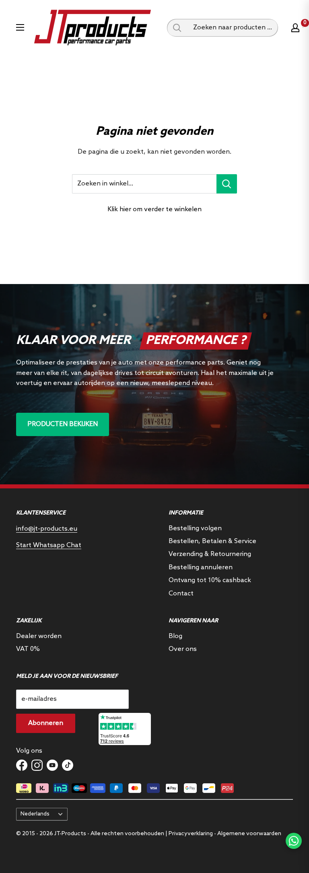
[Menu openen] (20, 27)
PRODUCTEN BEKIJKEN (62, 424)
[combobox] (232, 28)
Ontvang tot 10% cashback (210, 580)
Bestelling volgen (195, 528)
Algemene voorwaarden (249, 833)
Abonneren (45, 723)
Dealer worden (39, 636)
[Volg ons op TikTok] (67, 765)
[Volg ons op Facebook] (21, 765)
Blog (175, 636)
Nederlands (35, 814)
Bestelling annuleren (201, 567)
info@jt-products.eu (46, 529)
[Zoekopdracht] (177, 28)
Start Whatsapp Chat (48, 545)
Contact (181, 593)
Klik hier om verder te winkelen (154, 209)
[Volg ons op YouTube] (52, 765)
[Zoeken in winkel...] (226, 184)
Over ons (183, 649)
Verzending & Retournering (210, 554)
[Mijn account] (295, 27)
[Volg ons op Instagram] (37, 765)
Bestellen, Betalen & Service (212, 541)
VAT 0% (28, 649)
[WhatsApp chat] (294, 841)
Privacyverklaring (190, 833)
